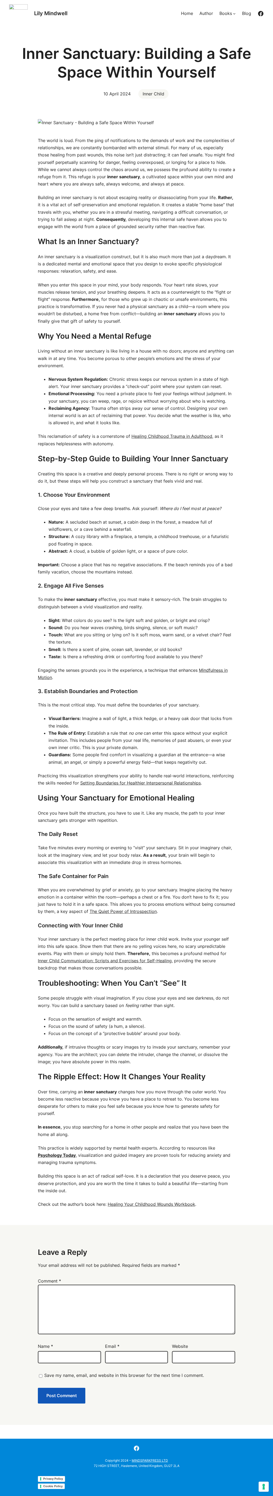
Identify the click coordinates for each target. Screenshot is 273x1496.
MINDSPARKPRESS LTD (150, 1460)
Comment (49, 1281)
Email (112, 1346)
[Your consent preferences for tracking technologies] (264, 1487)
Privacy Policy (53, 1479)
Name (45, 1346)
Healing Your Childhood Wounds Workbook (151, 1204)
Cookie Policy (53, 1486)
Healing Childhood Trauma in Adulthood (171, 436)
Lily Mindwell (50, 13)
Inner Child (153, 93)
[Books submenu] (234, 13)
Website (180, 1346)
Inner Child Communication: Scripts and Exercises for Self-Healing (105, 960)
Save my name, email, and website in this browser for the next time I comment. (124, 1375)
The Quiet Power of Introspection (123, 911)
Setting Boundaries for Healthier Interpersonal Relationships (140, 783)
